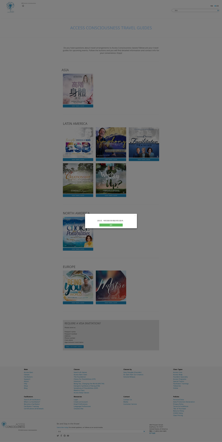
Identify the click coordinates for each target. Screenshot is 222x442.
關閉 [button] (111, 225)
